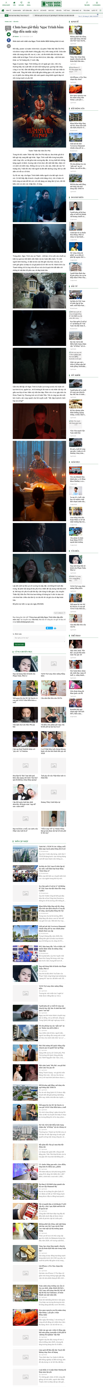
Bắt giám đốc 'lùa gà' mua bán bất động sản (51, 1146)
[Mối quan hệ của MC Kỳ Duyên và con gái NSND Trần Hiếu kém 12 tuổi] (25, 1112)
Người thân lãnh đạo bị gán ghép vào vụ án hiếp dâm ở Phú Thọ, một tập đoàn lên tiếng (78, 275)
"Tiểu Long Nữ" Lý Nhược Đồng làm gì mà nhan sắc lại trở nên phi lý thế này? (53, 831)
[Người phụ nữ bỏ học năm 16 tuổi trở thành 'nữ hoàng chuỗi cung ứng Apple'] (75, 206)
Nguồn (58, 613)
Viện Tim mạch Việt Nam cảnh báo (77, 432)
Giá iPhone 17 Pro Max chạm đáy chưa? (51, 1267)
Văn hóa (75, 551)
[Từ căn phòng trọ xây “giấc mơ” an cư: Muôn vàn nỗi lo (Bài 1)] (25, 1033)
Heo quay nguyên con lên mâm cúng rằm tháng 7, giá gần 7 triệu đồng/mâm (52, 1312)
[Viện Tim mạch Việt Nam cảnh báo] (75, 424)
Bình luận (8, 28)
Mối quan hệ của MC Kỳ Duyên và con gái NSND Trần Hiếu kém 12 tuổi (25, 700)
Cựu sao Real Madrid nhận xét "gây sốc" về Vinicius (24, 750)
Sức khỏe (75, 375)
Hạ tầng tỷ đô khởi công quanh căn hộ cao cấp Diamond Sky (52, 1185)
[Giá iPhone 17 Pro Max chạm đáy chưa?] (25, 1273)
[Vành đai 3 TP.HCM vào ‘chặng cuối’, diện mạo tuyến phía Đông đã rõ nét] (25, 853)
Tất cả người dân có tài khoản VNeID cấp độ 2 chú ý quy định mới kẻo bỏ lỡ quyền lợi (52, 1206)
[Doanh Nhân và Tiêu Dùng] (51, 3)
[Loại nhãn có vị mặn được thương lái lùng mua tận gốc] (25, 1377)
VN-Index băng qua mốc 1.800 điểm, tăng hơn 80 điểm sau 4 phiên (52, 1165)
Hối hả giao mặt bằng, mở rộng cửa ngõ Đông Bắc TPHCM (52, 1086)
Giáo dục (75, 462)
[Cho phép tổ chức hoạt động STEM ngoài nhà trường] (75, 531)
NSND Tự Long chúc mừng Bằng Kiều (53, 675)
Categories (96, 5)
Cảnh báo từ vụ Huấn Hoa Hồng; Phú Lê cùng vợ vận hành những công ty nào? (78, 235)
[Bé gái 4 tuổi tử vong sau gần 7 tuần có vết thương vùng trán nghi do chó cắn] (75, 442)
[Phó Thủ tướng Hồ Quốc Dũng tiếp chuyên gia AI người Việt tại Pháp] (25, 1052)
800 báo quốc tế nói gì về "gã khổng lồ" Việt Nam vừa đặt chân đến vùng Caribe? (52, 888)
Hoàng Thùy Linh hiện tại (50, 802)
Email (29, 5)
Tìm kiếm (87, 5)
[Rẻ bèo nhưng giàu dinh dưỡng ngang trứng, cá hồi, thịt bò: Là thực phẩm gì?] (75, 404)
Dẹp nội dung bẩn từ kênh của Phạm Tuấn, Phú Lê (24, 675)
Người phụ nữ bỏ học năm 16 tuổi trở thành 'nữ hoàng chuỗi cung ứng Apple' (78, 214)
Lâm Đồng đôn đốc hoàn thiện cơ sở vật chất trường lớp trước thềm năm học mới (78, 520)
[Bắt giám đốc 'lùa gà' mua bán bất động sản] (25, 1152)
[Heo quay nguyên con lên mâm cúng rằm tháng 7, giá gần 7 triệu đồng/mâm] (25, 1317)
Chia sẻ (50, 628)
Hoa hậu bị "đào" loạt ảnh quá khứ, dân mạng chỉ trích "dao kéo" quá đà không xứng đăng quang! (25, 778)
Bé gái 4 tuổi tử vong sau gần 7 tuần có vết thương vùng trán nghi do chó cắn (77, 451)
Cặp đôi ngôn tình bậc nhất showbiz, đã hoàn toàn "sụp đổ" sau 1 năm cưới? (24, 804)
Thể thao (75, 636)
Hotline (21, 5)
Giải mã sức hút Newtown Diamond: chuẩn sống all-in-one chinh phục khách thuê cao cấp (52, 928)
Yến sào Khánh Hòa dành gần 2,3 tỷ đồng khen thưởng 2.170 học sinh (77, 479)
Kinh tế (75, 22)
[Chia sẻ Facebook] (9, 40)
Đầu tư (74, 286)
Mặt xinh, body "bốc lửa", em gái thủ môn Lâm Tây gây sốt (52, 1066)
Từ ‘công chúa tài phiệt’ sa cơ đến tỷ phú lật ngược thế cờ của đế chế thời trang (78, 255)
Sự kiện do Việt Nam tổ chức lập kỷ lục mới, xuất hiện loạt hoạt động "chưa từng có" (52, 868)
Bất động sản (77, 108)
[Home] (9, 34)
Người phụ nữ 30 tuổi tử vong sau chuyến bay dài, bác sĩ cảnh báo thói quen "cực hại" (52, 1008)
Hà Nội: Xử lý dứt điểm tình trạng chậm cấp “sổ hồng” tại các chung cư (52, 1126)
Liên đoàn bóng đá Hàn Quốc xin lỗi (77, 692)
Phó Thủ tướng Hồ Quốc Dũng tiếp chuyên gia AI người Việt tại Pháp (52, 1046)
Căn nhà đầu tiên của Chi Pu (51, 698)
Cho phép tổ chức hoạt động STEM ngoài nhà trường (76, 540)
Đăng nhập (6, 5)
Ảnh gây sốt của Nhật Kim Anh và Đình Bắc (53, 777)
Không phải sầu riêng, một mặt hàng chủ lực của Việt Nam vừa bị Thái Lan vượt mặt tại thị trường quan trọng (52, 1227)
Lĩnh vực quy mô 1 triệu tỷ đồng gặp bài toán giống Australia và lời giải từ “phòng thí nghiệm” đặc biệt (52, 1332)
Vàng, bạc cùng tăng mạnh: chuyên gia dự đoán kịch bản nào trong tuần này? (52, 1248)
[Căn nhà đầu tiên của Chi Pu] (75, 618)
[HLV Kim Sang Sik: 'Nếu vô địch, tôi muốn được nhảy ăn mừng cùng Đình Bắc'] (25, 953)
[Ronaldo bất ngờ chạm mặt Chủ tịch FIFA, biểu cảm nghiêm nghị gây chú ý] (75, 703)
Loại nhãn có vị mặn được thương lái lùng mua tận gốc (52, 1371)
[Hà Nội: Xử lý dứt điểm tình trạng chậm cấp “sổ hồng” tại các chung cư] (25, 1132)
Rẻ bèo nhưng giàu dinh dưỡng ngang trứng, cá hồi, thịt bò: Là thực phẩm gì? (78, 412)
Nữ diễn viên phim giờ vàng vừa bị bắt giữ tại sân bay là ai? (52, 726)
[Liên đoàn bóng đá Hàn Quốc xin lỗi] (75, 684)
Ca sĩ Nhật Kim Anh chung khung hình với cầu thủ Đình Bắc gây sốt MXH (53, 751)
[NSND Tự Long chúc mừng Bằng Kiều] (25, 993)
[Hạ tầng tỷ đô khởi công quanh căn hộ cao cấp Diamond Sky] (25, 1191)
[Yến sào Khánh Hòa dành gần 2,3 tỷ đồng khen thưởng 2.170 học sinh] (75, 470)
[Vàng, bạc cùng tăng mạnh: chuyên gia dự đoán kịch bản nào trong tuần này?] (25, 1253)
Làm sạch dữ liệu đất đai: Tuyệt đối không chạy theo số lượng (52, 1351)
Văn (14, 5)
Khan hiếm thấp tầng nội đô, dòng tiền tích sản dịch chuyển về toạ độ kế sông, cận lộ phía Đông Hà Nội (52, 908)
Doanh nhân (77, 197)
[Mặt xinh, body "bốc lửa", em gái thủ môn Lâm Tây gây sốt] (25, 1072)
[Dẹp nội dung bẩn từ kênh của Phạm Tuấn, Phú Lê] (25, 973)
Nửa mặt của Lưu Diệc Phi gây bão (24, 726)
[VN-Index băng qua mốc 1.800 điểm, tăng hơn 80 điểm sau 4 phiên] (25, 1171)
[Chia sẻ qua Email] (9, 46)
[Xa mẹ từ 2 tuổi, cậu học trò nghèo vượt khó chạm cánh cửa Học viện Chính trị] (75, 490)
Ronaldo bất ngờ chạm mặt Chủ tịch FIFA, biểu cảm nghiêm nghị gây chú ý (78, 711)
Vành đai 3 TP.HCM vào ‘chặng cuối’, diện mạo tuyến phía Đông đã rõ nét (52, 847)
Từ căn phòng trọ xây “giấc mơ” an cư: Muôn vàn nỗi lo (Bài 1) (51, 1027)
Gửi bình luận (19, 644)
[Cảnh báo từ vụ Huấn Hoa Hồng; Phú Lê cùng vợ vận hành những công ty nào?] (75, 226)
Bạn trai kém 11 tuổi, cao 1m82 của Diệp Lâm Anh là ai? (25, 830)
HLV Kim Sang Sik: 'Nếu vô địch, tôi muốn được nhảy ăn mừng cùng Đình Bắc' (52, 948)
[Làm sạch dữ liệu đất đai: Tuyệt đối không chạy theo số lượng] (25, 1357)
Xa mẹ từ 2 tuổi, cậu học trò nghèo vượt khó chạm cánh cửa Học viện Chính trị (77, 499)
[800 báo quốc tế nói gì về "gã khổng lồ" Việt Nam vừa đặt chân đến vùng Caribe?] (25, 893)
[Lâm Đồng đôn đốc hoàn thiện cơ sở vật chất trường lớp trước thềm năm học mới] (75, 511)
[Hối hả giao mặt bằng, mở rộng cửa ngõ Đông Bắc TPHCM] (25, 1092)
